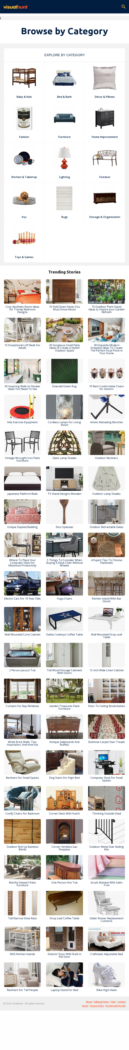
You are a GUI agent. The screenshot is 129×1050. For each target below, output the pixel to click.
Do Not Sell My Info (116, 1006)
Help (113, 1002)
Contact (121, 1002)
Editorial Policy (101, 1002)
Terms (85, 1006)
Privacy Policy (97, 1006)
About (89, 1002)
